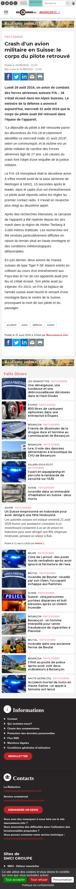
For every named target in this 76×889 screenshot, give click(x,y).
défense (37, 324)
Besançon (35, 424)
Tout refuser (39, 879)
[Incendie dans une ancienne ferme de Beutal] (14, 645)
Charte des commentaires (23, 728)
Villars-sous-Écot (40, 464)
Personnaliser (62, 879)
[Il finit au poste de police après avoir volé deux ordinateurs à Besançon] (14, 663)
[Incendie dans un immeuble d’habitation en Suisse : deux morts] (14, 492)
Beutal (32, 573)
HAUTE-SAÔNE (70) (39, 678)
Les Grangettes (38, 381)
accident (11, 324)
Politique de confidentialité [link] (38, 885)
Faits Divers (14, 36)
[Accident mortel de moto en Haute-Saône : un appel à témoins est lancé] (14, 683)
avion (24, 324)
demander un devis (23, 809)
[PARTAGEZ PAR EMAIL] (32, 76)
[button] (68, 3)
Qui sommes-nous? (19, 723)
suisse (50, 324)
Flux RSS (13, 738)
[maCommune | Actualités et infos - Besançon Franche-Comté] (26, 12)
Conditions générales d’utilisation (28, 747)
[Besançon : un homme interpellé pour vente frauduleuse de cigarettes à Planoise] (14, 621)
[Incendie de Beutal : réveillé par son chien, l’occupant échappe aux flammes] (14, 578)
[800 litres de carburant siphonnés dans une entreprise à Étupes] (14, 409)
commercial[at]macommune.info (24, 800)
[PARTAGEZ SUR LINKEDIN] (24, 76)
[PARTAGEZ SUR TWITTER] (16, 76)
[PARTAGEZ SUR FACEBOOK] (8, 76)
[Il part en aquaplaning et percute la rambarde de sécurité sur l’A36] (14, 469)
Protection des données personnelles (31, 733)
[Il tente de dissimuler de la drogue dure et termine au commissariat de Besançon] (14, 429)
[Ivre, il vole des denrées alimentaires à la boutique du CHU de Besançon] (14, 449)
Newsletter (18, 756)
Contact (12, 718)
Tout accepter (15, 879)
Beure (32, 553)
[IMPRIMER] (40, 76)
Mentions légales (18, 742)
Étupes (32, 404)
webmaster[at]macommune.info (23, 838)
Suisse (32, 487)
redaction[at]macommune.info (23, 790)
